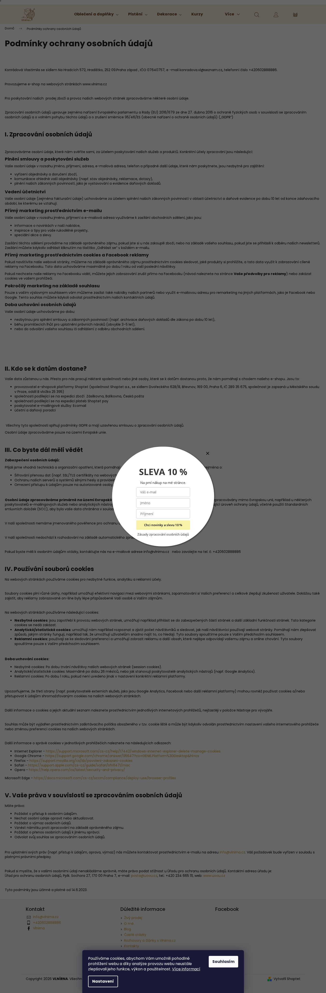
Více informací (186, 969)
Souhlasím (223, 961)
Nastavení (103, 981)
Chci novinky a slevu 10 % (163, 525)
